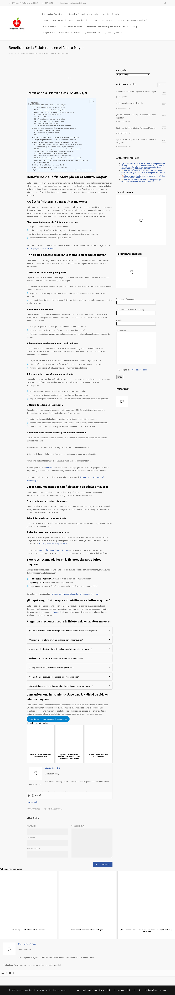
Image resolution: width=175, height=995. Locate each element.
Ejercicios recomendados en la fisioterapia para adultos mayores (56, 137)
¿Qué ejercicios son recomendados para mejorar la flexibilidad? (55, 151)
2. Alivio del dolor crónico (44, 117)
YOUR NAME (31, 826)
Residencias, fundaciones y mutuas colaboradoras (107, 26)
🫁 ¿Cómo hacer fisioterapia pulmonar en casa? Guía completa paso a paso (143, 177)
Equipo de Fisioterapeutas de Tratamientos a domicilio (65, 20)
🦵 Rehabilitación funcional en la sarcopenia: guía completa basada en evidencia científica (141, 180)
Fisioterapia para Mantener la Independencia (48, 165)
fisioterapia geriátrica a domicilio (40, 248)
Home (11, 54)
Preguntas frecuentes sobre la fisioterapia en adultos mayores (55, 142)
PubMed (49, 467)
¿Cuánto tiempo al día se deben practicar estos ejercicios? (54, 155)
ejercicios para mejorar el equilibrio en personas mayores (74, 594)
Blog (135, 26)
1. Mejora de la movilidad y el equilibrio (48, 114)
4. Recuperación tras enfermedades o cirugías (50, 121)
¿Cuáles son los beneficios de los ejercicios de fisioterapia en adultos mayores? (59, 144)
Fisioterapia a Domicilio (52, 14)
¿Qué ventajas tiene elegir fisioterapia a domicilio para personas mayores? (59, 158)
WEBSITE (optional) (33, 849)
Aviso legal (81, 990)
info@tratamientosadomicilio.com (73, 3)
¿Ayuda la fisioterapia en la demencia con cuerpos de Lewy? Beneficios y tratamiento (63, 170)
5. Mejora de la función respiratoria (47, 123)
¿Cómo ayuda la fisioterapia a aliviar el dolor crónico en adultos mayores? (58, 149)
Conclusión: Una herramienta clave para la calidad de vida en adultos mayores (60, 160)
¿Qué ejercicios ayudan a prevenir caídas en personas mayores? (55, 147)
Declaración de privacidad (155, 990)
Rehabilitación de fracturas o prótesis (48, 133)
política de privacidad (138, 370)
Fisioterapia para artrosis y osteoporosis (48, 130)
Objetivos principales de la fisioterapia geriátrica (51, 110)
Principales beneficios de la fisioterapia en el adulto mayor (53, 112)
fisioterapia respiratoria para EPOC (53, 543)
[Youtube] (36, 795)
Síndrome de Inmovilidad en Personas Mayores (50, 167)
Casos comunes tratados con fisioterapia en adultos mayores (54, 128)
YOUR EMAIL (31, 837)
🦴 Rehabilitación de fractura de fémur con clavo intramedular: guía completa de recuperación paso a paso (143, 172)
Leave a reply (32, 802)
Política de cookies (134, 990)
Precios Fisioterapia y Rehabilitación (133, 20)
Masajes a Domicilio (110, 14)
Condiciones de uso (96, 990)
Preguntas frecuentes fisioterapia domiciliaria (61, 32)
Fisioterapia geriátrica (53, 809)
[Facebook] (40, 795)
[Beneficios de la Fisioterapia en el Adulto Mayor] (69, 78)
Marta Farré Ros (33, 809)
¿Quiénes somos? (92, 32)
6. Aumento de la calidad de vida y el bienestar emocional (54, 126)
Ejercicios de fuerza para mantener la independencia (143, 163)
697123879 (49, 3)
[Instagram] (33, 795)
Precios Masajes (49, 26)
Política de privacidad (115, 990)
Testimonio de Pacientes (71, 26)
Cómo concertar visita (104, 20)
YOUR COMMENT (77, 826)
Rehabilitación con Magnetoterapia (83, 14)
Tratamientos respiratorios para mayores (49, 135)
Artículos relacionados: (43, 162)
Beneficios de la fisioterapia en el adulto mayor (47, 105)
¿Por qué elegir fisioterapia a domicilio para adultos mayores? (54, 140)
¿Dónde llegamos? (112, 32)
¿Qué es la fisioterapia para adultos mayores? (49, 107)
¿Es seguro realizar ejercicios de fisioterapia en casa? (52, 153)
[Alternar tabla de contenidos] (90, 101)
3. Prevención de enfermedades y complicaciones (51, 119)
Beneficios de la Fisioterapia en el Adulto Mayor (57, 93)
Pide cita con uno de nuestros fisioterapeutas (48, 719)
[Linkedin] (29, 795)
